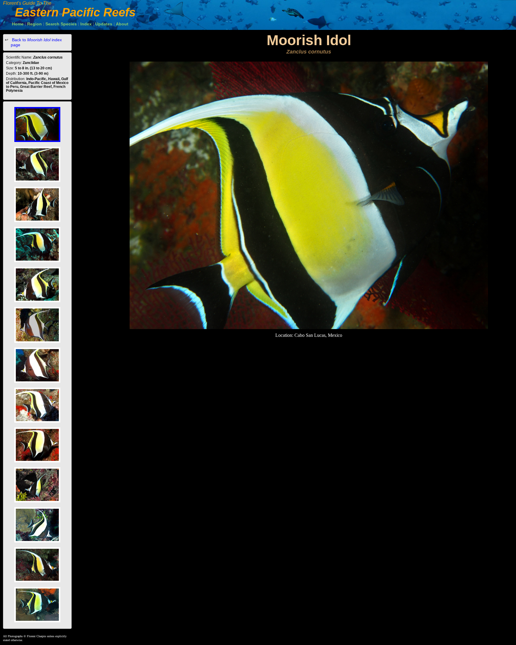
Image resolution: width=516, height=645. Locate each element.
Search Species (61, 24)
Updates (103, 24)
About (122, 24)
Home (18, 24)
